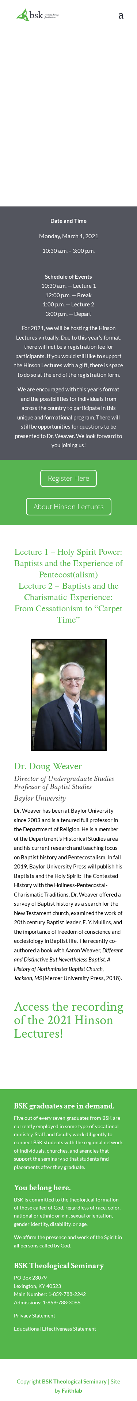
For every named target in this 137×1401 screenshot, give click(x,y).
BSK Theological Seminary (74, 1381)
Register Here (68, 478)
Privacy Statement (34, 1315)
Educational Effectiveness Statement (55, 1328)
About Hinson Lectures (69, 506)
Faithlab (72, 1390)
